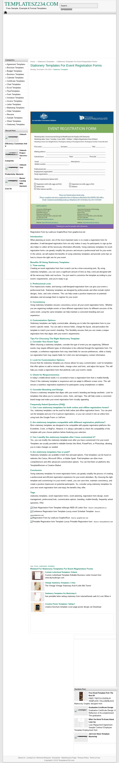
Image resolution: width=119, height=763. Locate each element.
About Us (21, 758)
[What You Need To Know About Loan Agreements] (81, 726)
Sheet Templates (14, 121)
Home (32, 62)
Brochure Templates (15, 68)
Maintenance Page (69, 758)
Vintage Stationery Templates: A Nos (60, 583)
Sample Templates (15, 118)
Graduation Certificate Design (101, 707)
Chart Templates (14, 84)
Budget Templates (14, 71)
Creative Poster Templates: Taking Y (60, 604)
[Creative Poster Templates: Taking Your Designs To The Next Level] (37, 611)
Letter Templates (14, 104)
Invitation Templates (15, 98)
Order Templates (14, 111)
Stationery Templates (46, 62)
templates (51, 566)
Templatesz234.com (31, 4)
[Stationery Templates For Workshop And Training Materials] (37, 600)
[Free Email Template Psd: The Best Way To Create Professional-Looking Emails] (81, 700)
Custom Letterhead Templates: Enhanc (61, 572)
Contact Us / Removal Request (39, 758)
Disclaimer (56, 758)
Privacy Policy (83, 758)
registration (43, 566)
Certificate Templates (16, 81)
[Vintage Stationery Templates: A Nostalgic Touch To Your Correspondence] (37, 590)
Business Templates (15, 74)
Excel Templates (14, 88)
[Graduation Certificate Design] (81, 710)
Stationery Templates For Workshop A (60, 593)
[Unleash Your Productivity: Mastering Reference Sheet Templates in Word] (11, 167)
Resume (10, 114)
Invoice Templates (14, 101)
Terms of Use (95, 758)
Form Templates (14, 94)
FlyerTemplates (13, 91)
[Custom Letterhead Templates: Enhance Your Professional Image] (37, 579)
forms (36, 566)
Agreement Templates (16, 64)
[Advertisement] (57, 35)
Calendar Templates (15, 78)
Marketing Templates (16, 108)
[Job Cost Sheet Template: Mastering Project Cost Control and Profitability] (81, 736)
